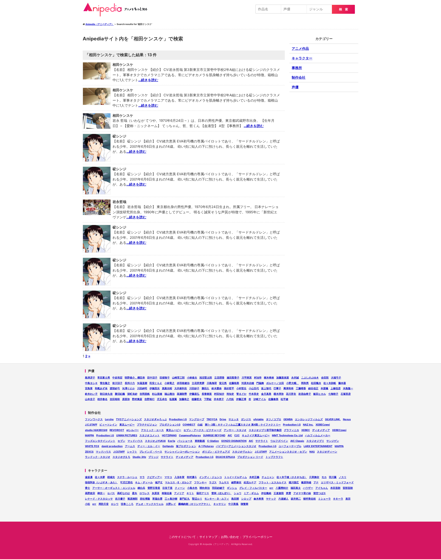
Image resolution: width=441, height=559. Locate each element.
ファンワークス (94, 419)
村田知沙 (219, 393)
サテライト (261, 440)
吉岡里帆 (145, 393)
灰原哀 (155, 493)
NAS (312, 451)
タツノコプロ (273, 419)
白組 (200, 424)
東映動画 (200, 440)
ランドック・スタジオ (97, 457)
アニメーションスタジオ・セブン (288, 451)
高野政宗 (90, 493)
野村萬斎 (137, 399)
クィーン (180, 487)
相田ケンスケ (123, 64)
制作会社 (298, 77)
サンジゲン (332, 440)
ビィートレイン (108, 424)
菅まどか (241, 393)
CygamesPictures (190, 435)
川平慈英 (247, 377)
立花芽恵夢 (198, 383)
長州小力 (130, 383)
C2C (237, 435)
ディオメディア (321, 430)
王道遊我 (279, 493)
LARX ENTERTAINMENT (318, 446)
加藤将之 (184, 399)
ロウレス (144, 493)
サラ (142, 477)
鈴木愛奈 (217, 388)
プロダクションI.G (169, 424)
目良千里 (167, 487)
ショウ (237, 493)
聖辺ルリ (197, 498)
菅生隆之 (105, 383)
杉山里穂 (157, 393)
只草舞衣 (314, 477)
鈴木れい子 (91, 393)
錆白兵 (141, 487)
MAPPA (89, 435)
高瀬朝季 (182, 393)
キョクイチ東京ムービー (256, 435)
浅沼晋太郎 (205, 377)
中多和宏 (117, 377)
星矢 (134, 493)
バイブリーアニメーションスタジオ (236, 446)
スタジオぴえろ (121, 457)
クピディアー (154, 477)
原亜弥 (126, 399)
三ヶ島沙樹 (171, 498)
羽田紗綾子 (218, 487)
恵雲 (288, 493)
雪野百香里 (153, 487)
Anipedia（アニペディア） (117, 9)
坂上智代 (266, 388)
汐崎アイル (259, 399)
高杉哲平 (229, 388)
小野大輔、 (292, 383)
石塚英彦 (346, 393)
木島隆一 (348, 388)
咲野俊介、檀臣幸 (135, 377)
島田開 (235, 498)
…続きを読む (148, 80)
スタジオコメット (149, 435)
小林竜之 (169, 383)
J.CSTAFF (119, 451)
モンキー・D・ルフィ (216, 498)
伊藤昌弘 (194, 393)
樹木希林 (269, 377)
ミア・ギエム (251, 493)
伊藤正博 (241, 399)
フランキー (200, 482)
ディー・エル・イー (148, 446)
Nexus (347, 419)
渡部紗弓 (115, 388)
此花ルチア (250, 482)
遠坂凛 (89, 477)
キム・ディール (144, 482)
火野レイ (171, 504)
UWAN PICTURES (126, 435)
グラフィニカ (291, 430)
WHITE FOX (92, 446)
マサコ (168, 477)
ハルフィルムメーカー (317, 435)
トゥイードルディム (235, 477)
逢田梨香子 (233, 377)
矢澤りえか (128, 388)
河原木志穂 (247, 383)
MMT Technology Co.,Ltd (287, 435)
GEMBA (288, 419)
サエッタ (234, 419)
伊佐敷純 (266, 493)
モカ (324, 477)
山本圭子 (90, 399)
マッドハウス (135, 440)
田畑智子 (165, 377)
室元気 (223, 383)
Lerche (109, 419)
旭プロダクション (186, 446)
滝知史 (230, 393)
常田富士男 (103, 377)
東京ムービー (127, 424)
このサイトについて (182, 536)
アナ (316, 482)
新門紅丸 (185, 498)
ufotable (258, 419)
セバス (111, 493)
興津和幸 (288, 388)
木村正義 (254, 477)
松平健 (284, 399)
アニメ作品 (300, 48)
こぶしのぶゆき (310, 377)
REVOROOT (117, 430)
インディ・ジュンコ (210, 477)
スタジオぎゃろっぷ (155, 419)
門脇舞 (260, 383)
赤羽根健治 (183, 383)
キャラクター (302, 58)
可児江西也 (126, 482)
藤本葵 (342, 383)
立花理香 (219, 377)
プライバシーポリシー (257, 536)
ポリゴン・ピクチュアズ (216, 451)
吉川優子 (120, 498)
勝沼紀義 (120, 393)
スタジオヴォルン (242, 451)
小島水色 (192, 487)
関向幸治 (205, 487)
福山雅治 (169, 393)
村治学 (258, 377)
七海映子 (333, 393)
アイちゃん (321, 487)
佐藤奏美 (273, 399)
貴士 (87, 487)
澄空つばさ (319, 493)
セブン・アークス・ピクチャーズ (202, 430)
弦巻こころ (127, 504)
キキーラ (338, 498)
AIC (230, 435)
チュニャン (268, 477)
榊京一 (101, 493)
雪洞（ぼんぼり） (221, 493)
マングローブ (196, 419)
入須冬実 (179, 477)
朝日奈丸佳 (106, 393)
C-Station (213, 440)
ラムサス (224, 482)
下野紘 (208, 399)
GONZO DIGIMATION (233, 440)
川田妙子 (194, 388)
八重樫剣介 (282, 487)
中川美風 (233, 504)
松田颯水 (316, 383)
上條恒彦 (336, 388)
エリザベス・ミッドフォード (337, 482)
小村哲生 (241, 388)
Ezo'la (171, 440)
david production (112, 446)
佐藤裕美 (234, 383)
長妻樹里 (207, 393)
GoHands (168, 446)
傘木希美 (259, 498)
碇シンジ (119, 136)
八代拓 (230, 399)
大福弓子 (336, 377)
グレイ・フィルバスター (253, 487)
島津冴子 (90, 377)
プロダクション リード (250, 457)
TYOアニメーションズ (129, 419)
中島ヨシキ (91, 383)
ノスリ (342, 477)
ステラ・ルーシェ (127, 477)
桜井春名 (102, 399)
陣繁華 (244, 504)
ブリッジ (153, 457)
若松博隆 (145, 498)
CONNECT (189, 424)
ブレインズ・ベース (150, 451)
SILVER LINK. (333, 419)
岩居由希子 (304, 393)
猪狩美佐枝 (309, 498)
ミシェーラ (324, 498)
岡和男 (305, 383)
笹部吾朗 (348, 487)
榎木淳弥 (279, 393)
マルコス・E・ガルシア (178, 482)
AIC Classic (297, 440)
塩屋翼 (173, 399)
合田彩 (325, 377)
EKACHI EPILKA (225, 457)
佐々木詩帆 (329, 383)
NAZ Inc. (308, 424)
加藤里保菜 (282, 377)
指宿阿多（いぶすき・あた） (101, 482)
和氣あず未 (101, 388)
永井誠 (295, 377)
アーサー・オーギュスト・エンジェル (113, 487)
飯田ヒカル (319, 393)
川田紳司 (142, 388)
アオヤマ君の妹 (302, 493)
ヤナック (271, 498)
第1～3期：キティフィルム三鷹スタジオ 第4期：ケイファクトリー (243, 424)
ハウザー (308, 487)
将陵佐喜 (167, 493)
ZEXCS (89, 451)
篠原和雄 (306, 482)
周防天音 (104, 504)
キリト (190, 493)
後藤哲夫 (197, 399)
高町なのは (123, 493)
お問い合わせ (230, 536)
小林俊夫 (192, 377)
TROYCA (211, 419)
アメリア (179, 493)
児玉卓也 (162, 399)
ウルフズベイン (279, 440)
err (271, 487)
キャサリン (219, 504)
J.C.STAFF (91, 424)
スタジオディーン (327, 451)
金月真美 (266, 393)
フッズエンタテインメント (100, 440)
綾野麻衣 (236, 482)
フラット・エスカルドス (272, 482)
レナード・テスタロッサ (99, 498)
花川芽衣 (291, 393)
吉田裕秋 (115, 399)
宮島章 (89, 388)
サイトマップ (208, 536)
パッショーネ (184, 440)
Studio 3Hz (139, 457)
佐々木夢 (100, 477)
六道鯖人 (283, 498)
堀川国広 (294, 482)
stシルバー (132, 430)
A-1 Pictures (206, 446)
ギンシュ (232, 487)
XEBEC (305, 430)
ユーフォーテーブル (290, 446)
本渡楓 (324, 388)
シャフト (132, 451)
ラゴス (213, 482)
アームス (130, 446)
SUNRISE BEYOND (214, 435)
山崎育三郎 (178, 377)
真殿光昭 (167, 388)
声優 (295, 87)
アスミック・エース (152, 430)
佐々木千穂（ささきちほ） (292, 477)
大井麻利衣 (180, 388)
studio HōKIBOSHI (96, 430)
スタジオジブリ (315, 440)
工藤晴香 (301, 388)
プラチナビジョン (147, 424)
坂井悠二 (296, 498)
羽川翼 (332, 477)
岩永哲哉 (119, 202)
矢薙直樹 (142, 383)
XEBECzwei (323, 424)
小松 (87, 504)
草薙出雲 (157, 498)
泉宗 (348, 498)
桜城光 (111, 477)
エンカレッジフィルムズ (309, 419)
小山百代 (254, 388)
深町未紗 (132, 393)
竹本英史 (254, 393)
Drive (223, 419)
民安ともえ (156, 383)
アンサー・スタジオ (235, 430)
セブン (121, 440)
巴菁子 (277, 388)
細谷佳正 (313, 388)
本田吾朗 (335, 487)
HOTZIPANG (169, 435)
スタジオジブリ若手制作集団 (265, 430)
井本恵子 (219, 399)
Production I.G (178, 419)
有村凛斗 (192, 477)
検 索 (343, 9)
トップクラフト (274, 457)
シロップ (246, 498)
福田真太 (296, 487)
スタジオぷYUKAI (155, 440)
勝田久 (205, 388)
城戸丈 (159, 482)
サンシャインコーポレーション (182, 451)
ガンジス (246, 419)
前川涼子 (117, 383)
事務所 (297, 68)
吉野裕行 (149, 399)
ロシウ (115, 504)
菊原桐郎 (132, 498)
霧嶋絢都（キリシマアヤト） (194, 504)
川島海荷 (212, 383)
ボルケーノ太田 (275, 383)
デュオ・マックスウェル (150, 504)
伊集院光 (155, 388)
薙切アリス (202, 493)
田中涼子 (152, 377)
